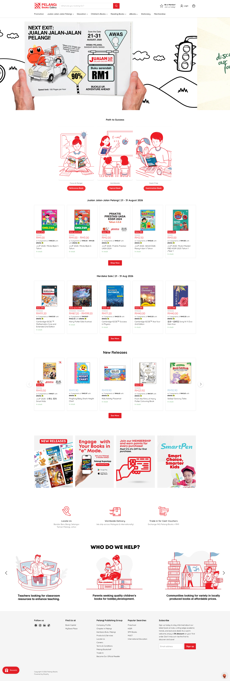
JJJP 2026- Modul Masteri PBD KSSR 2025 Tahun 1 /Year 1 (178, 248)
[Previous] (29, 384)
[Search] (116, 6)
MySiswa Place (71, 628)
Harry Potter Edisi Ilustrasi (80, 321)
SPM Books (132, 632)
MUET (130, 635)
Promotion (39, 14)
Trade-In (100, 653)
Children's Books (98, 14)
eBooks (133, 14)
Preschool (132, 625)
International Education (137, 639)
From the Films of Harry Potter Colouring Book (145, 399)
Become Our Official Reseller (108, 656)
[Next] (201, 384)
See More (115, 338)
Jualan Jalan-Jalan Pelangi (59, 14)
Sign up (190, 646)
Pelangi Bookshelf (104, 649)
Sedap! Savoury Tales (177, 398)
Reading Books (118, 14)
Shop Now (115, 263)
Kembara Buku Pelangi (106, 632)
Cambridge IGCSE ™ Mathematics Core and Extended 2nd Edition (46, 324)
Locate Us (101, 639)
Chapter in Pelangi (104, 628)
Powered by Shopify (41, 674)
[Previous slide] (6, 63)
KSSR (130, 628)
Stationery (145, 14)
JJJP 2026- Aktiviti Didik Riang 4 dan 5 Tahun (145, 247)
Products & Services (105, 635)
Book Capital (70, 625)
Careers (100, 642)
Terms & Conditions (104, 646)
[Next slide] (223, 63)
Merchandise (159, 14)
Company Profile (104, 625)
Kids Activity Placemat (111, 398)
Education (81, 14)
